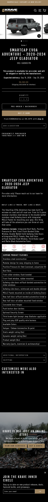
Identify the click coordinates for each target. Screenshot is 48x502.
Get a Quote (36, 446)
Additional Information (15, 355)
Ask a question (11, 126)
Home (23, 45)
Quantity (24, 95)
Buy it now (24, 113)
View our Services (15, 446)
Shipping (15, 84)
